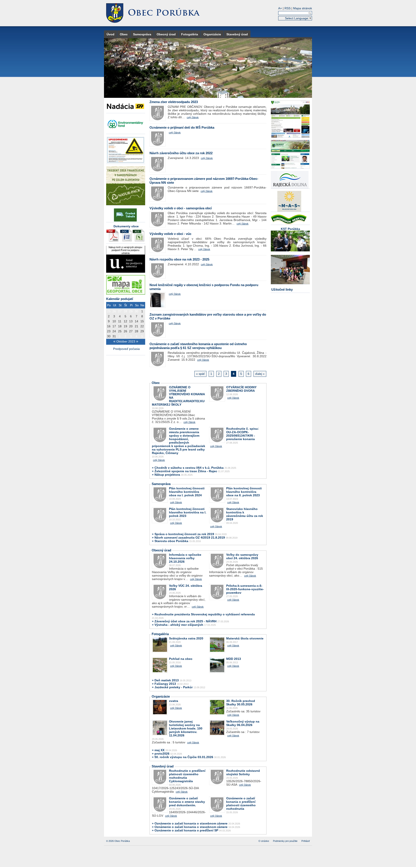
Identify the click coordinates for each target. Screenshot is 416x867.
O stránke (263, 841)
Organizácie (212, 34)
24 (114, 331)
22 (142, 326)
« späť (200, 373)
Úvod (110, 34)
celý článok (193, 117)
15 (142, 321)
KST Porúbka (290, 229)
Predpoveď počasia (127, 349)
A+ (280, 8)
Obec (124, 34)
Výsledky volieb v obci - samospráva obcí (181, 208)
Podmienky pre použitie (285, 841)
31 (114, 336)
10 (114, 321)
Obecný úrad (166, 34)
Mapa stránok (302, 8)
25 (108, 311)
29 (131, 311)
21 (136, 326)
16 (108, 326)
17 (114, 326)
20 (131, 326)
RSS (287, 8)
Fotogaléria (189, 34)
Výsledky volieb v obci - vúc (170, 234)
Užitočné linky (282, 289)
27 (120, 311)
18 (120, 326)
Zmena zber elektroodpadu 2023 (174, 102)
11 (119, 321)
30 (136, 311)
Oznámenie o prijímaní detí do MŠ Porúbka (182, 127)
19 (125, 326)
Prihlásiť (305, 841)
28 (125, 311)
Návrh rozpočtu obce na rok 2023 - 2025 (179, 259)
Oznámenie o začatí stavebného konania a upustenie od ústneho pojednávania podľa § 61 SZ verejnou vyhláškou (198, 346)
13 (131, 321)
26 (114, 311)
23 (108, 331)
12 (125, 321)
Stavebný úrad (237, 34)
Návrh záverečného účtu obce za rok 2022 (181, 153)
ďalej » (260, 373)
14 (136, 321)
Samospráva (142, 34)
